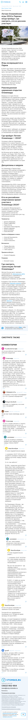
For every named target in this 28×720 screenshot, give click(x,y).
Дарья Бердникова (6, 10)
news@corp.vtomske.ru (10, 688)
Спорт (10, 8)
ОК (23, 714)
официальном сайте (18, 274)
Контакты (4, 690)
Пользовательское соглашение (9, 707)
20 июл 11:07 (17, 411)
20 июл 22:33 (17, 650)
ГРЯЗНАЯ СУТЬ (11, 392)
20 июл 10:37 (20, 348)
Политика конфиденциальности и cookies (11, 709)
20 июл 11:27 (16, 358)
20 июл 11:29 (16, 421)
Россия (6, 8)
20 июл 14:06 (18, 605)
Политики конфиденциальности (9, 716)
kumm (7, 411)
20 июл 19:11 (19, 402)
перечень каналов (15, 283)
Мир (3, 8)
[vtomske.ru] (5, 2)
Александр (9, 358)
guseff (7, 650)
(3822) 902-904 (9, 686)
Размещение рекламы (8, 693)
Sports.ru (9, 300)
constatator (10, 437)
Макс (20, 327)
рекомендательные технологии (9, 713)
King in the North (11, 402)
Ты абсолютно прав (11, 348)
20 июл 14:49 (24, 550)
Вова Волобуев (13, 448)
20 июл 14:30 (21, 448)
